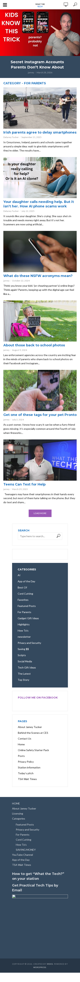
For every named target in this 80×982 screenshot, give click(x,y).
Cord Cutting (23, 839)
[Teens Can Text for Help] (40, 460)
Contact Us (24, 738)
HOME (16, 803)
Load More (40, 513)
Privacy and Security (27, 829)
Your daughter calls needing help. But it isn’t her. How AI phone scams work (38, 204)
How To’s (21, 844)
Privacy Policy (26, 761)
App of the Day (21, 859)
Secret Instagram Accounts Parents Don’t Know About (37, 64)
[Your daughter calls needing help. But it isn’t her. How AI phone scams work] (40, 177)
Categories (18, 818)
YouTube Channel (22, 854)
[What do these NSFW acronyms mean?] (40, 251)
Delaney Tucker (11, 137)
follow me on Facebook (38, 697)
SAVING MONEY (26, 849)
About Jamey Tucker (30, 727)
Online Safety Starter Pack (33, 750)
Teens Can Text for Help (24, 484)
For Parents (22, 834)
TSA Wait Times (27, 779)
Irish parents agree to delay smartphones (39, 132)
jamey (31, 72)
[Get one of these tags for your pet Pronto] (40, 390)
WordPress (39, 967)
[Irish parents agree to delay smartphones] (40, 108)
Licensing (17, 813)
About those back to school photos (34, 345)
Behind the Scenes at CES (33, 732)
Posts (21, 755)
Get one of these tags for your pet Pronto (40, 415)
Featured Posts (25, 824)
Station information (29, 767)
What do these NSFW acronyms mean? (38, 276)
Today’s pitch (25, 773)
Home (21, 744)
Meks (50, 964)
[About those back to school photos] (40, 321)
